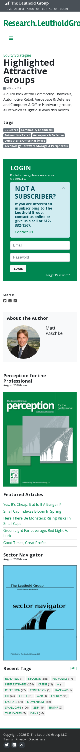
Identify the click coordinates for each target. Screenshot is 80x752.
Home (8, 8)
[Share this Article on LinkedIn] (15, 300)
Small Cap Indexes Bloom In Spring (32, 511)
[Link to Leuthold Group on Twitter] (6, 745)
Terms (8, 739)
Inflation (34, 679)
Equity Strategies (17, 55)
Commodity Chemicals (37, 130)
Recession (12, 690)
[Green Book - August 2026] (40, 438)
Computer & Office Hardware (24, 141)
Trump (53, 707)
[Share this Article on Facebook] (10, 300)
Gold (23, 696)
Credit (42, 684)
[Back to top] (21, 745)
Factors (11, 702)
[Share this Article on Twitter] (4, 300)
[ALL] (73, 668)
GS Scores (11, 130)
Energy (56, 696)
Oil (7, 696)
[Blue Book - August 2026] (40, 612)
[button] (11, 38)
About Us (33, 8)
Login (64, 8)
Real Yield (12, 679)
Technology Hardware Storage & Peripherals (36, 146)
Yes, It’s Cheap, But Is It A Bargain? (32, 504)
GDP (36, 707)
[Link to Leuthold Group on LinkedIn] (14, 745)
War (40, 696)
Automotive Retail (17, 135)
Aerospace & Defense (48, 135)
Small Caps (13, 707)
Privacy (21, 739)
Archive (19, 8)
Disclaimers (36, 739)
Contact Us (50, 8)
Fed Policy (59, 679)
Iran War (61, 690)
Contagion (38, 690)
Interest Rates (16, 684)
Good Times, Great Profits (24, 542)
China (34, 713)
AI (58, 684)
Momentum (35, 702)
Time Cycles (13, 713)
